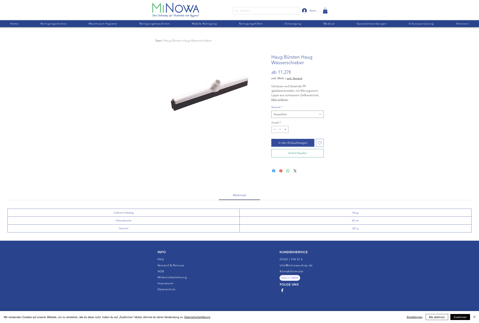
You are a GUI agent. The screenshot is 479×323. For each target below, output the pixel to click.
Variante (277, 107)
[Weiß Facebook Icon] (282, 290)
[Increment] (285, 129)
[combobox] (297, 114)
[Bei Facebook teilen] (273, 171)
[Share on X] (295, 171)
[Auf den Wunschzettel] (320, 143)
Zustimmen (460, 317)
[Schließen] (474, 317)
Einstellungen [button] (415, 317)
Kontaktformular (291, 271)
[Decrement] (274, 129)
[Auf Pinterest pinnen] (281, 171)
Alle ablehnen (437, 317)
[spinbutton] (280, 129)
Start (158, 40)
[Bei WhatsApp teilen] (288, 171)
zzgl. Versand (294, 78)
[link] (325, 10)
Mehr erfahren (279, 99)
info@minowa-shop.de (296, 265)
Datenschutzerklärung (197, 317)
